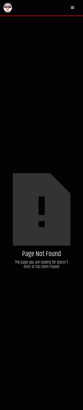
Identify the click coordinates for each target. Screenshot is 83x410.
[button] (72, 8)
